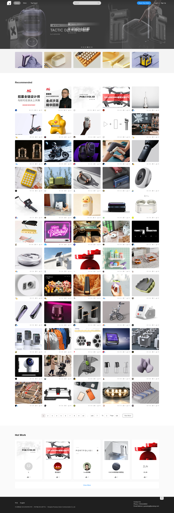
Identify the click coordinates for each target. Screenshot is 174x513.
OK (117, 416)
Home (17, 3)
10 (83, 416)
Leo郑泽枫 (87, 472)
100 (92, 416)
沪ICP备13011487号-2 (40, 507)
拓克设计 (58, 472)
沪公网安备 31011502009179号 (24, 507)
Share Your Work (144, 3)
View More (127, 415)
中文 (16, 503)
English (22, 503)
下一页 (97, 415)
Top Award (34, 3)
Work (24, 3)
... (87, 415)
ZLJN (145, 472)
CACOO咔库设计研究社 (116, 472)
